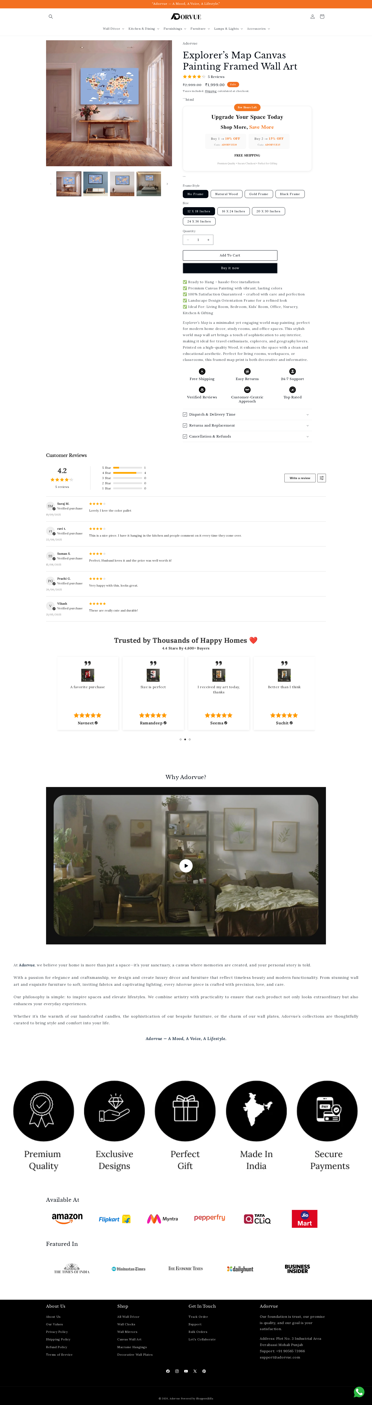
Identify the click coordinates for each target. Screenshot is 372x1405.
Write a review (300, 478)
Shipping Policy (58, 1339)
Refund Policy (56, 1347)
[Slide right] (167, 184)
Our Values (54, 1324)
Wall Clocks (126, 1324)
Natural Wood (226, 194)
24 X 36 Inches (199, 222)
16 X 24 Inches (233, 211)
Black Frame (290, 194)
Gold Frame (258, 194)
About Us (53, 1316)
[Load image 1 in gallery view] (69, 184)
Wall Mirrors (127, 1332)
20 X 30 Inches (269, 211)
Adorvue (175, 1398)
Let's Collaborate (202, 1339)
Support (195, 1324)
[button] (51, 16)
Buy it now (230, 268)
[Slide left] (51, 184)
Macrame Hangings (132, 1347)
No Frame (196, 194)
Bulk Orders (198, 1332)
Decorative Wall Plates (135, 1354)
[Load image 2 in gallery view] (95, 184)
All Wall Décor (128, 1316)
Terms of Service (59, 1354)
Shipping (211, 91)
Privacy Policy (57, 1332)
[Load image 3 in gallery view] (122, 184)
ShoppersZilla (204, 1398)
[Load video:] (186, 865)
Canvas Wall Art (129, 1339)
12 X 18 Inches (199, 211)
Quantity (189, 231)
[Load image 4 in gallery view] (148, 184)
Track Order (198, 1316)
